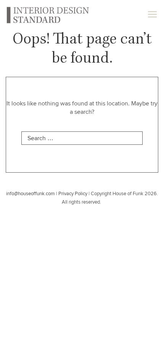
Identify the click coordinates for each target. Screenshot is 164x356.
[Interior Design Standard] (47, 14)
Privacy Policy (72, 193)
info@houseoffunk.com (30, 193)
